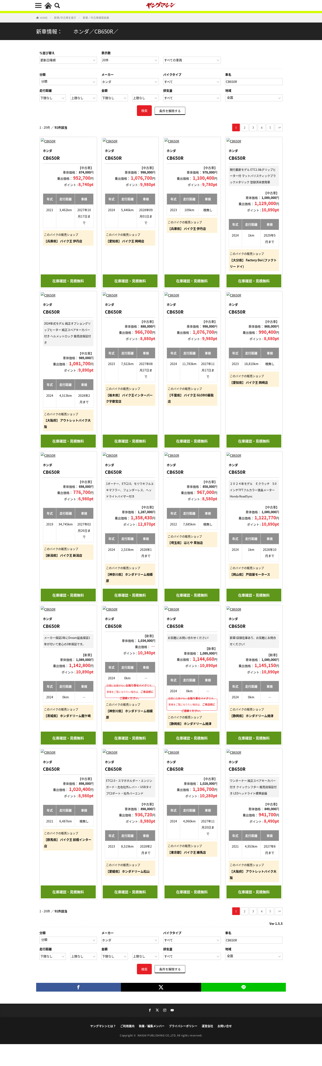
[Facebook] (78, 987)
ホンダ (47, 150)
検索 (144, 110)
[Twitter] (161, 987)
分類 (42, 74)
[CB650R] (68, 141)
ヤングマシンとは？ (103, 1026)
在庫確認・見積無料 (68, 280)
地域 (228, 90)
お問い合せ (225, 1026)
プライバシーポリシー (183, 1026)
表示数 (106, 53)
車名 (228, 74)
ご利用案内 (127, 1026)
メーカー (107, 74)
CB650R (51, 158)
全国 (230, 97)
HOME (44, 17)
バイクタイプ (172, 74)
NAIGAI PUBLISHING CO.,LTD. (157, 1035)
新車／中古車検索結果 (96, 17)
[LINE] (243, 987)
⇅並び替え (47, 53)
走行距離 (45, 90)
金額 (104, 90)
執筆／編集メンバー (152, 1026)
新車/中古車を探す (65, 17)
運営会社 (207, 1026)
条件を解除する (170, 110)
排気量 (167, 90)
